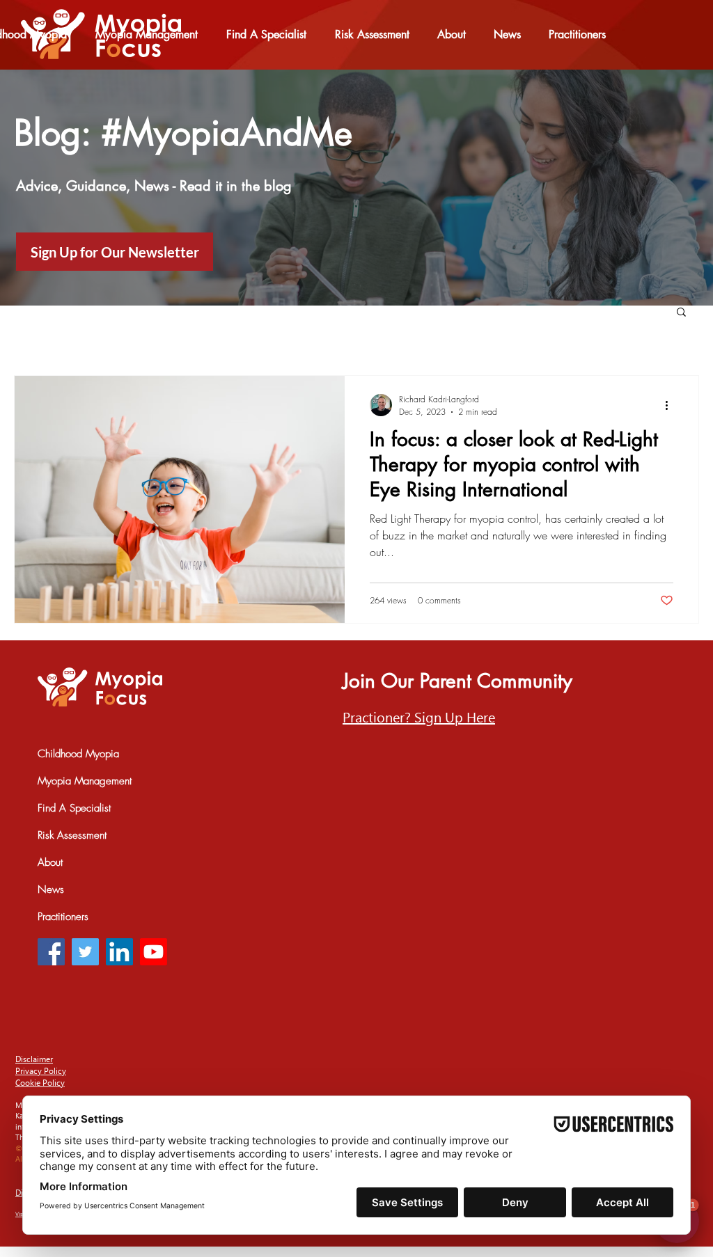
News (51, 889)
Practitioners (63, 917)
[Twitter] (85, 951)
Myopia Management (85, 781)
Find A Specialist (74, 808)
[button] (681, 313)
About (50, 862)
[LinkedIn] (119, 951)
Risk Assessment (72, 835)
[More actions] (671, 405)
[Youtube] (153, 951)
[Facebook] (51, 951)
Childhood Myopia (78, 754)
